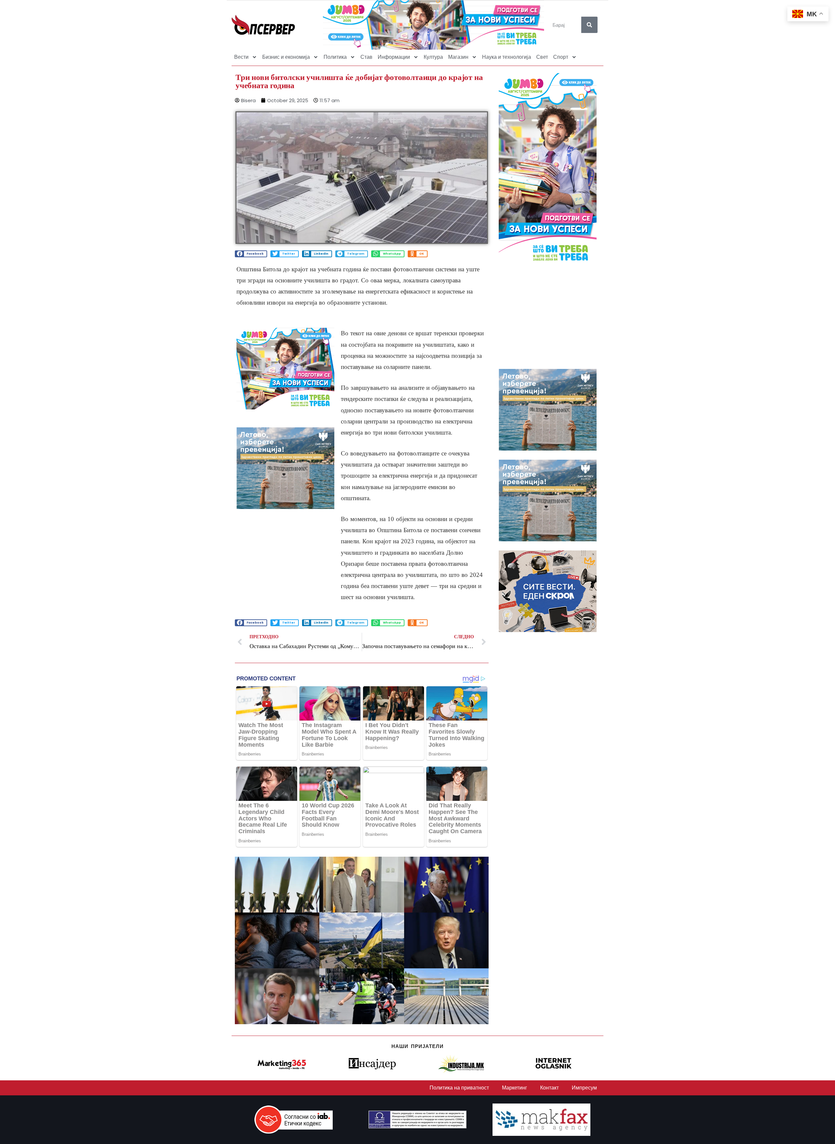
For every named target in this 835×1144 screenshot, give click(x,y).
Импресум (584, 1087)
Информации (394, 57)
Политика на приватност (459, 1087)
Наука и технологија (506, 57)
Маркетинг (514, 1087)
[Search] (589, 25)
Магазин (458, 57)
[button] (251, 253)
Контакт (549, 1087)
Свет (542, 57)
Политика (335, 57)
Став (366, 57)
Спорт (560, 57)
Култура (433, 57)
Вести (241, 57)
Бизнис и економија (286, 57)
